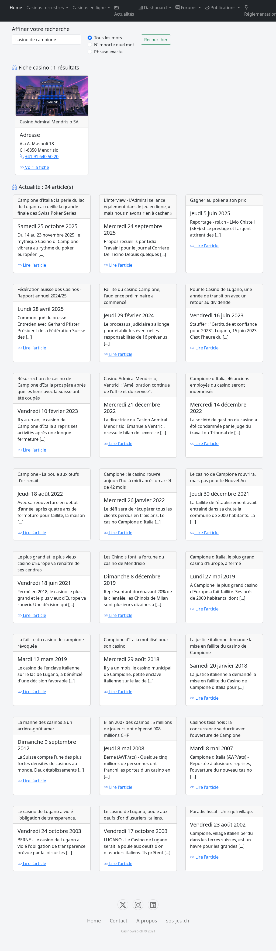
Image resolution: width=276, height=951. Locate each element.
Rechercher (156, 40)
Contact (118, 920)
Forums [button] (189, 8)
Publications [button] (223, 8)
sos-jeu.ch (177, 920)
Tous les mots (108, 38)
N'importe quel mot (114, 45)
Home (16, 8)
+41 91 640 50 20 (41, 156)
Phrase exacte (108, 52)
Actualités (124, 14)
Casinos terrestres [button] (45, 8)
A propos (146, 920)
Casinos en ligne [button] (90, 8)
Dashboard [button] (155, 8)
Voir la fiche (36, 167)
